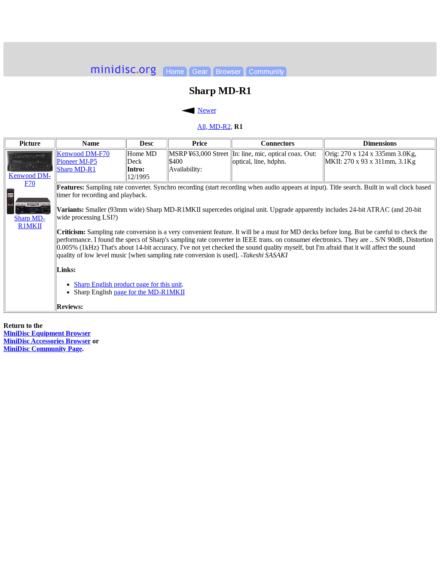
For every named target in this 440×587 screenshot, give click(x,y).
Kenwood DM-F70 (83, 153)
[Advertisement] (220, 22)
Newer (207, 110)
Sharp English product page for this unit (128, 284)
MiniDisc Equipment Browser (47, 333)
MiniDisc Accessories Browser (47, 341)
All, (203, 126)
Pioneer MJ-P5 (77, 161)
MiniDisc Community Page (42, 348)
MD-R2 (220, 126)
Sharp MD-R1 (76, 169)
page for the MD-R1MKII (149, 292)
